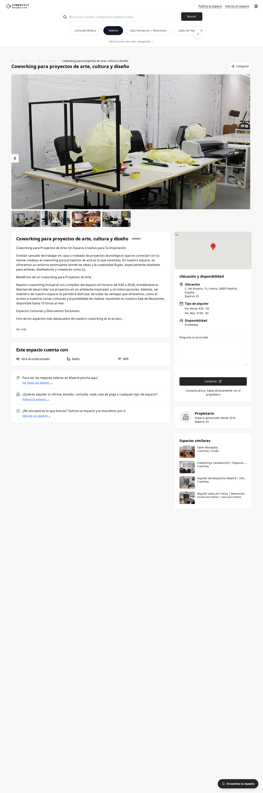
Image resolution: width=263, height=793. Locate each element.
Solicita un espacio (237, 6)
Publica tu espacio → (35, 399)
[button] (213, 246)
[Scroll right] (197, 34)
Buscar (191, 16)
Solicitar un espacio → (36, 416)
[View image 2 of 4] (56, 219)
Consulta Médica (85, 30)
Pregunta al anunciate (193, 337)
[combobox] (120, 17)
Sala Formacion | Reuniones (148, 30)
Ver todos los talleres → (37, 382)
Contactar (211, 381)
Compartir (242, 66)
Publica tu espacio (210, 6)
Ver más (21, 329)
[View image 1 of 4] (25, 219)
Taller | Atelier (46, 61)
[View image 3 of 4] (86, 219)
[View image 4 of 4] (116, 219)
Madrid (25, 61)
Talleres (113, 30)
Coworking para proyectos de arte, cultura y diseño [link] (95, 61)
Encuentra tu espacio (241, 784)
